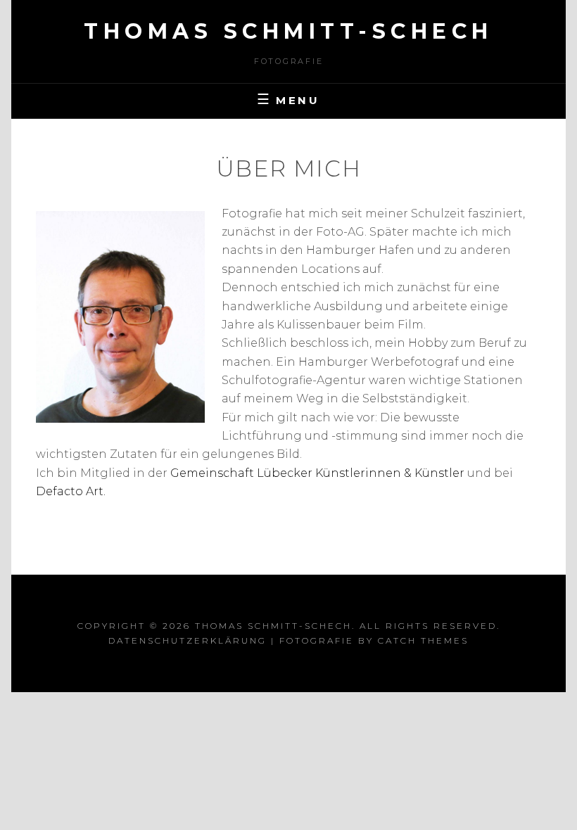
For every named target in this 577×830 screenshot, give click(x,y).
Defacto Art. (71, 491)
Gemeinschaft (213, 473)
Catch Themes (423, 640)
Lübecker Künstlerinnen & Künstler (360, 473)
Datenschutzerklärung (187, 640)
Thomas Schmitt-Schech (288, 31)
